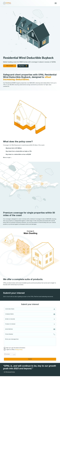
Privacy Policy (18, 349)
